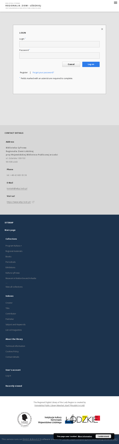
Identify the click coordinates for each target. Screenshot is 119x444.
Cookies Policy (12, 351)
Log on (91, 64)
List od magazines (14, 330)
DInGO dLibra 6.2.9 (32, 439)
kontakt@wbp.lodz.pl (17, 188)
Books (8, 256)
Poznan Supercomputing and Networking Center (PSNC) (89, 439)
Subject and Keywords (15, 324)
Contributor (11, 313)
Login (22, 39)
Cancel (71, 64)
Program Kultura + (14, 245)
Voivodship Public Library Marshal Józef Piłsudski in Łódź (59, 405)
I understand (103, 436)
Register (24, 72)
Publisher (10, 319)
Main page (10, 230)
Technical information (15, 346)
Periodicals (11, 262)
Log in (8, 375)
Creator (9, 302)
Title (7, 308)
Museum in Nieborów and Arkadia (21, 278)
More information (85, 436)
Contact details (12, 357)
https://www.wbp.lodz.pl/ (19, 202)
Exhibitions (10, 267)
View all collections (14, 287)
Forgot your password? (43, 72)
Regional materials (14, 251)
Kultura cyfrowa (13, 273)
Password (24, 50)
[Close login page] (102, 29)
